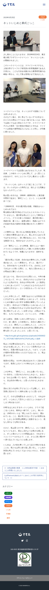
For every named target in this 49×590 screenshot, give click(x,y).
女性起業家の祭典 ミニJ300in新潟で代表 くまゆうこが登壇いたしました (24, 469)
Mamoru (25, 585)
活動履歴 (8, 497)
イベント (8, 501)
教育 (8, 518)
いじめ (8, 510)
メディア (8, 493)
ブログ (8, 505)
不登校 (8, 514)
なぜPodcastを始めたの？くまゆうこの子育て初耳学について (24, 477)
